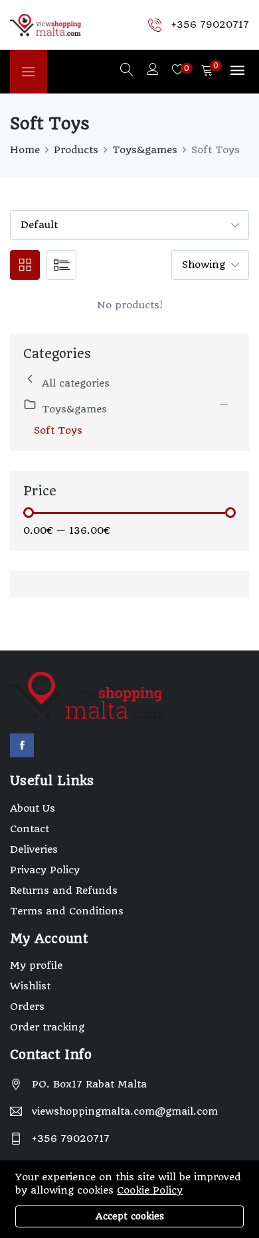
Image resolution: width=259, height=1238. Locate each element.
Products (76, 150)
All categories (76, 383)
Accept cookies (130, 1216)
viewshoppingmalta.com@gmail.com (125, 1111)
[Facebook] (22, 745)
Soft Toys (58, 430)
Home (25, 150)
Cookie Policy (150, 1190)
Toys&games (144, 150)
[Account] (152, 71)
